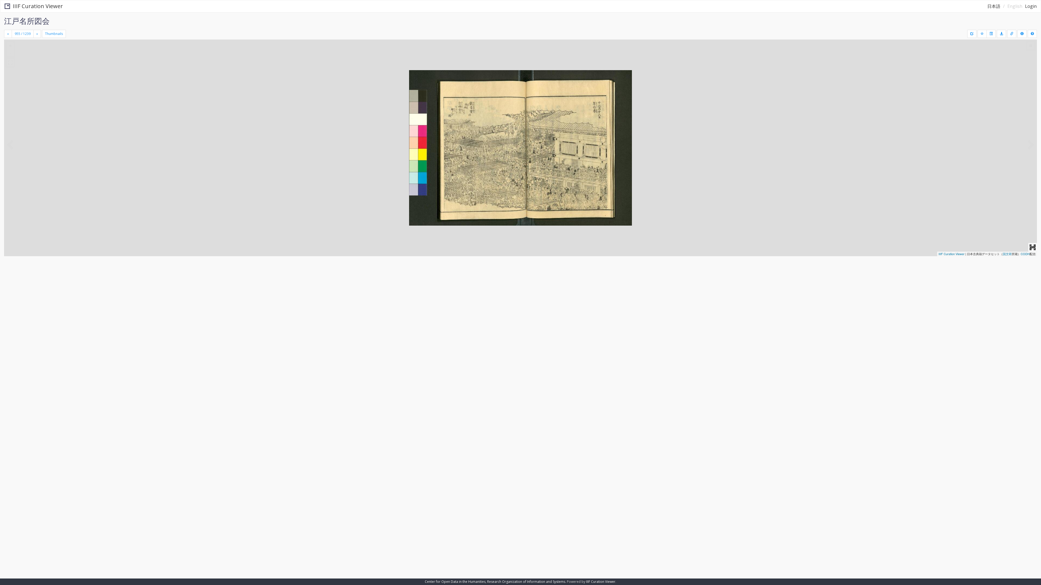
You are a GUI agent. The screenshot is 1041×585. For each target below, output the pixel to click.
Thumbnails (54, 33)
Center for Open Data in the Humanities (455, 581)
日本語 (993, 6)
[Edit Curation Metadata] (971, 34)
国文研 (1007, 254)
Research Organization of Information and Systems (526, 581)
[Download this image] (1001, 34)
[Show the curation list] (991, 34)
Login (1031, 6)
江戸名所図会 (27, 21)
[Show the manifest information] (1022, 34)
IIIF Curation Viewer (38, 6)
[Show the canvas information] (1011, 34)
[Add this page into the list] (982, 34)
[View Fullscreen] (10, 62)
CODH (1025, 254)
